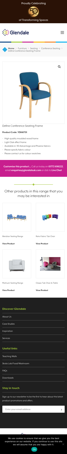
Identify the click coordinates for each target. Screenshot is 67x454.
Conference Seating (50, 48)
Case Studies (8, 324)
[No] (63, 444)
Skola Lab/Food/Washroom (15, 363)
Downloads (8, 378)
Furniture (22, 48)
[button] (59, 67)
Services (6, 338)
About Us (6, 316)
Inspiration (7, 331)
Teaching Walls (9, 356)
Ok (34, 449)
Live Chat (57, 170)
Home (11, 48)
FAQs (4, 370)
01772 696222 (55, 166)
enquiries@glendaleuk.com (26, 170)
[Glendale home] (15, 32)
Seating (34, 48)
